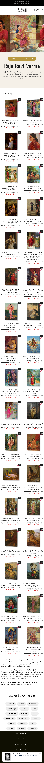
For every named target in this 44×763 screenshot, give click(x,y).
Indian (21, 704)
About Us (21, 739)
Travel (12, 723)
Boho (35, 713)
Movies (21, 728)
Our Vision (21, 734)
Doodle (35, 718)
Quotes (24, 708)
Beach (10, 728)
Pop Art (24, 713)
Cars (32, 723)
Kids (34, 708)
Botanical (32, 704)
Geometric (10, 718)
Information (21, 744)
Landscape (12, 708)
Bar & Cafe (23, 718)
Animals (22, 723)
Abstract (11, 704)
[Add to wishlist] (18, 101)
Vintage (33, 728)
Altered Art (11, 713)
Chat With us (21, 749)
